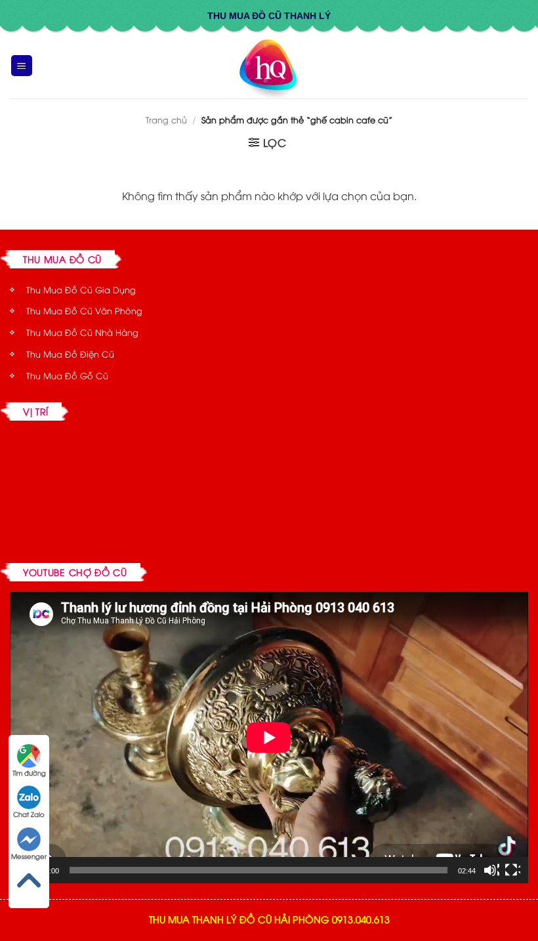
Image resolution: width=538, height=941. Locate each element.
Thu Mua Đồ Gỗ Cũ (67, 375)
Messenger (29, 856)
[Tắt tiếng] (491, 870)
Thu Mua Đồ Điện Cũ (70, 354)
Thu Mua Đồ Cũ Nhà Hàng (82, 332)
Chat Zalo (29, 814)
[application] (269, 737)
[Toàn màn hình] (512, 870)
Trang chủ (166, 119)
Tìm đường (29, 772)
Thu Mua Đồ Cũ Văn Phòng (84, 310)
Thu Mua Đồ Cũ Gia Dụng (81, 289)
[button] (21, 66)
